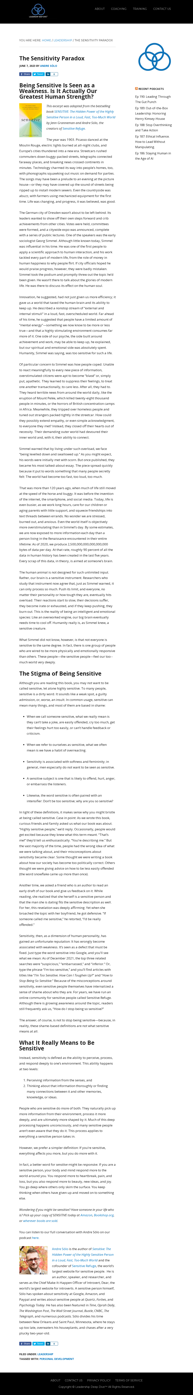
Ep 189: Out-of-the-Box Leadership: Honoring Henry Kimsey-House (151, 113)
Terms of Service (129, 1380)
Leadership (45, 1354)
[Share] (48, 74)
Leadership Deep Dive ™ (38, 12)
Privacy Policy (99, 1380)
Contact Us (74, 1380)
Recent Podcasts (151, 89)
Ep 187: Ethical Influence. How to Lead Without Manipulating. (152, 141)
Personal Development (57, 1359)
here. (35, 1238)
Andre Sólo (60, 1249)
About (55, 1380)
